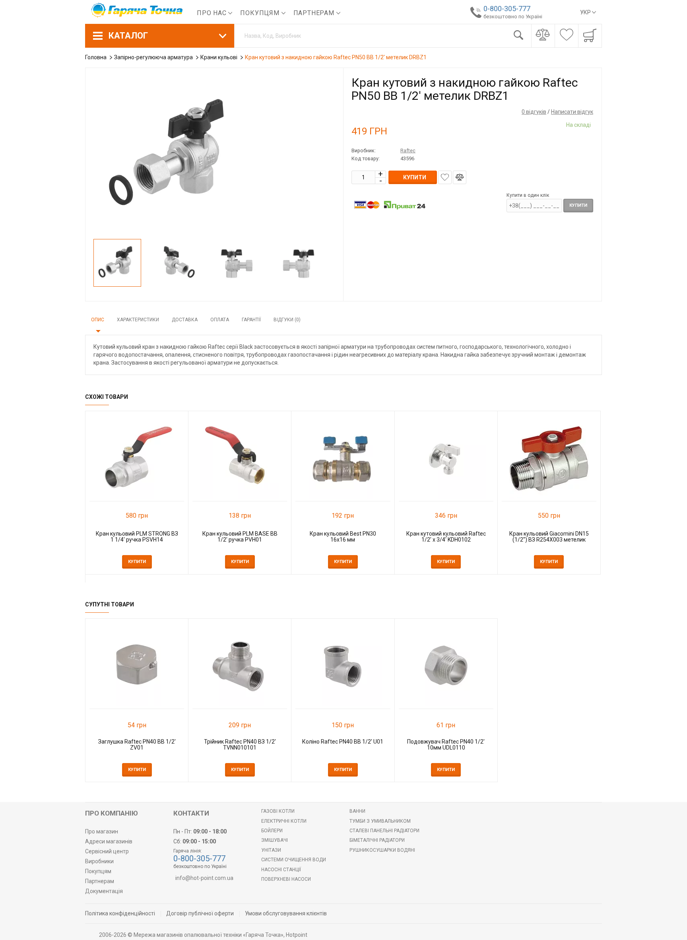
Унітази (271, 850)
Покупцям (260, 13)
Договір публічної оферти (200, 913)
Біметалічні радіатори (377, 840)
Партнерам (314, 13)
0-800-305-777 (506, 8)
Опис (97, 319)
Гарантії (251, 319)
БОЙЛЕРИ (272, 830)
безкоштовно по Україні (512, 16)
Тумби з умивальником (380, 821)
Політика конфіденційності (120, 913)
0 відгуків (534, 112)
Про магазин (101, 831)
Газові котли (278, 811)
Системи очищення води (293, 859)
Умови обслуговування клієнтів (286, 913)
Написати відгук (572, 112)
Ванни (357, 811)
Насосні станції (281, 869)
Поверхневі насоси (286, 879)
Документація (104, 891)
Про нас (212, 13)
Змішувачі (274, 840)
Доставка (185, 319)
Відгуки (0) (287, 319)
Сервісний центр (107, 851)
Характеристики (138, 319)
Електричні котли (284, 821)
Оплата (219, 319)
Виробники (99, 861)
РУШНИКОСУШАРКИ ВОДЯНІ (382, 850)
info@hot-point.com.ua (204, 878)
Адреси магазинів (108, 841)
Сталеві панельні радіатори (384, 830)
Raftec (407, 150)
